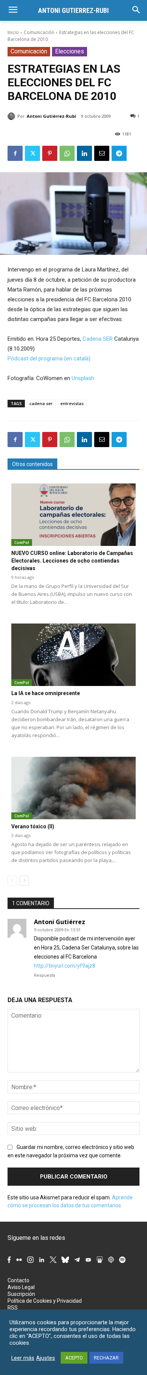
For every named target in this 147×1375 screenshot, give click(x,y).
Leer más (22, 1358)
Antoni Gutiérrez (59, 922)
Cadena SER (98, 338)
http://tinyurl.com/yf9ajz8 (64, 966)
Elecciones (69, 51)
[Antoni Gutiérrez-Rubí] (12, 116)
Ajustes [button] (45, 1358)
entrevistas (72, 403)
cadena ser (41, 403)
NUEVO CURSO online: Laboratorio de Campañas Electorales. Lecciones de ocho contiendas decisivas (72, 560)
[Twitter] (32, 153)
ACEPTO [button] (74, 1358)
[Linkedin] (84, 153)
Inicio (13, 32)
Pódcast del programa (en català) (49, 358)
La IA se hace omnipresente (45, 693)
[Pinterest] (49, 153)
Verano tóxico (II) (32, 826)
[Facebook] (15, 153)
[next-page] (24, 880)
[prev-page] (12, 880)
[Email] (101, 153)
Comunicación (39, 32)
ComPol (21, 542)
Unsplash (83, 378)
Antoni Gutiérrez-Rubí (51, 116)
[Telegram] (119, 153)
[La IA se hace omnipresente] (73, 655)
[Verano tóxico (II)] (73, 788)
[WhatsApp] (67, 153)
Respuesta (44, 975)
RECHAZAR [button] (106, 1358)
